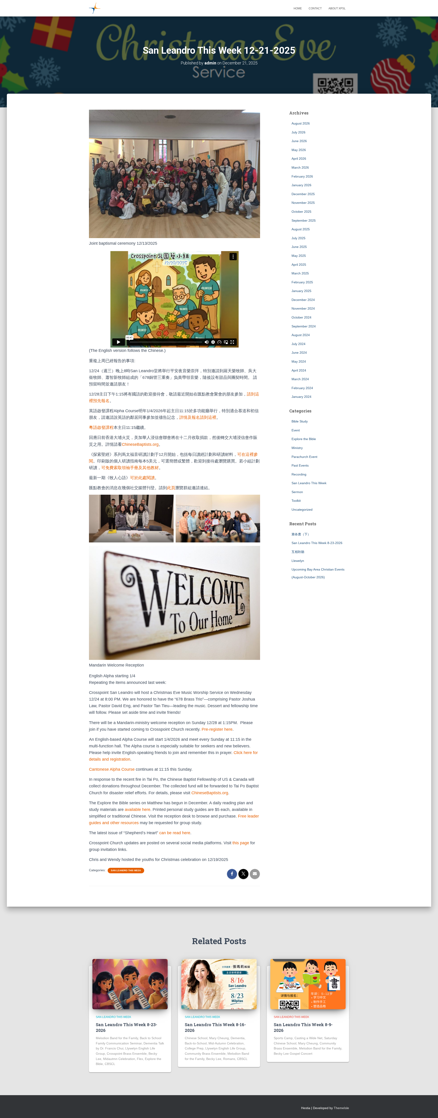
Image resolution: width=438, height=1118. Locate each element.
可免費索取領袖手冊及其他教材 (130, 467)
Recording (299, 474)
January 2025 (301, 291)
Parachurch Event (304, 457)
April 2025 (299, 264)
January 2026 (301, 185)
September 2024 (304, 326)
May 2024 (299, 361)
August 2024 (301, 335)
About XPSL (337, 8)
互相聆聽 (298, 552)
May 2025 (299, 256)
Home (298, 8)
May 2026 (299, 150)
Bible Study (300, 421)
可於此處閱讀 (142, 477)
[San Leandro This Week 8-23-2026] (130, 984)
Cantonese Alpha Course (112, 769)
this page (240, 843)
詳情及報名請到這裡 (197, 417)
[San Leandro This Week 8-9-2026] (308, 984)
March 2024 (300, 379)
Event (296, 430)
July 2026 (298, 132)
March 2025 (300, 273)
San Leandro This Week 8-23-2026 (317, 543)
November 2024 (303, 308)
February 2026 (302, 176)
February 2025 (302, 282)
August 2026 (301, 123)
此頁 (171, 488)
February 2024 (302, 388)
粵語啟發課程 (101, 427)
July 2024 (298, 344)
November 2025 (303, 202)
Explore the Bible (304, 439)
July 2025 (298, 238)
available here (137, 809)
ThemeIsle (341, 1108)
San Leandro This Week (126, 870)
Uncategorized (302, 509)
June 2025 (299, 247)
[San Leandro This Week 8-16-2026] (219, 984)
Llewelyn (298, 561)
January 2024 (301, 396)
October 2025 (301, 211)
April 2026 (299, 158)
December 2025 (303, 194)
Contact (315, 8)
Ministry (297, 448)
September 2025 (304, 220)
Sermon (297, 492)
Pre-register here (217, 729)
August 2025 (301, 229)
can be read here (174, 833)
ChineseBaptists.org (140, 444)
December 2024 (303, 300)
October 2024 (301, 317)
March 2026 (300, 167)
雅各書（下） (301, 534)
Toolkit (296, 500)
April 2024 (299, 370)
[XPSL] (95, 8)
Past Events (300, 465)
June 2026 (299, 141)
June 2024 (299, 352)
